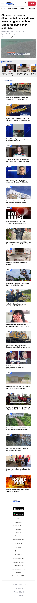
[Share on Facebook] (7, 37)
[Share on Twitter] (9, 37)
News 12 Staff (5, 31)
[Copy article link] (12, 37)
